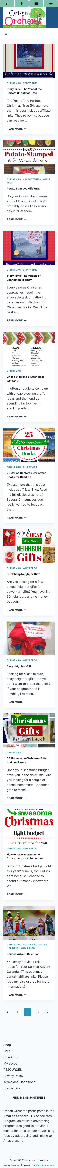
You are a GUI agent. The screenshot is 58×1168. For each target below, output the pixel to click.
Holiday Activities (35, 944)
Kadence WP (45, 1165)
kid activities (32, 179)
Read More (16, 128)
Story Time (30, 83)
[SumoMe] (51, 3)
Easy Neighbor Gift (19, 666)
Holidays (13, 948)
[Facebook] (22, 3)
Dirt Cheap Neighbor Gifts (23, 574)
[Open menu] (6, 34)
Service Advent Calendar (23, 954)
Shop (7, 1045)
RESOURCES (12, 1069)
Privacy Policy (13, 1076)
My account (11, 1063)
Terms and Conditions (19, 1082)
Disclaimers (11, 1088)
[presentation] (29, 61)
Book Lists (14, 467)
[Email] (36, 3)
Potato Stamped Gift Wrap (23, 188)
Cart (6, 1051)
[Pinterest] (7, 3)
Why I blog (30, 568)
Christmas (14, 83)
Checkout (10, 1057)
